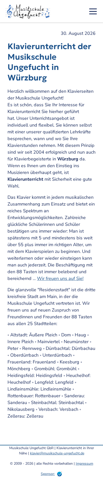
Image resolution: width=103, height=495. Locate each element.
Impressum (84, 463)
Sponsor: (48, 473)
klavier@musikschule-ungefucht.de (57, 453)
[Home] (29, 11)
